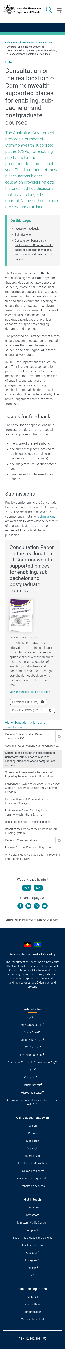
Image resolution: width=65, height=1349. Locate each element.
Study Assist (31, 1032)
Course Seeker (31, 1085)
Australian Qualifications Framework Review (32, 745)
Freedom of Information (32, 1163)
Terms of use (32, 1156)
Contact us (32, 1207)
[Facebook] (20, 906)
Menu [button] (59, 12)
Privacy (32, 1133)
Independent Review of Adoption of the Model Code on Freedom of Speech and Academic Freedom (32, 788)
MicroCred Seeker (31, 1092)
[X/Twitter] (37, 906)
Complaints (32, 1230)
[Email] (45, 906)
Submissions (23, 234)
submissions (46, 516)
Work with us (32, 1304)
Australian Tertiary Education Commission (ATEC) (32, 1102)
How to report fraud (32, 1245)
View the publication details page (30, 691)
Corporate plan (33, 1312)
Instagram (31, 1260)
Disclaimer (32, 1140)
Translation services (32, 1186)
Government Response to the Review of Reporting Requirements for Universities (29, 774)
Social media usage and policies (32, 1237)
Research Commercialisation (22, 840)
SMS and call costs (32, 1171)
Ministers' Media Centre (31, 1222)
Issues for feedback (27, 228)
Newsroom (32, 1215)
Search (32, 1125)
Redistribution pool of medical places (27, 821)
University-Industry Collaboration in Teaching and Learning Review (32, 856)
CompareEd (31, 1077)
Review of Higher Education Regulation (28, 847)
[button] (58, 736)
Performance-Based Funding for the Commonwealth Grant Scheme (26, 812)
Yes (26, 888)
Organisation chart (32, 1319)
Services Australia (31, 1024)
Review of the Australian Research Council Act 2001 (25, 736)
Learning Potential (31, 1055)
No (38, 888)
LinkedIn (31, 1267)
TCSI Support (31, 1047)
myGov (31, 1017)
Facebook (31, 1252)
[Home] (20, 9)
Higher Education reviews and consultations (29, 42)
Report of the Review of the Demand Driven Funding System (31, 831)
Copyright (32, 1148)
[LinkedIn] (28, 906)
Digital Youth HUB (31, 1039)
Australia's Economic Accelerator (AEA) (31, 1062)
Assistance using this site (32, 1178)
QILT (31, 1070)
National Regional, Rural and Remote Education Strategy (27, 801)
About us (32, 1296)
